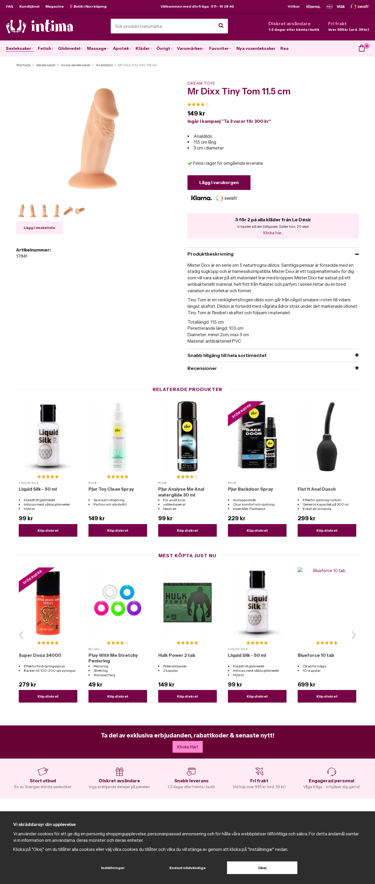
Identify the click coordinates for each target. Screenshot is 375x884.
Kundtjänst (29, 6)
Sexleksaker (18, 48)
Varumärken (189, 48)
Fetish (44, 48)
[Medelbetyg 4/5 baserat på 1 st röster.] (273, 104)
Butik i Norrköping (89, 6)
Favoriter (219, 48)
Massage (96, 48)
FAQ (9, 6)
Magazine (54, 6)
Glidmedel (69, 48)
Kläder (143, 48)
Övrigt (163, 48)
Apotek (121, 48)
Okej (262, 868)
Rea (284, 48)
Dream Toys (201, 83)
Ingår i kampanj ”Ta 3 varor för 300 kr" (229, 121)
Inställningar (113, 868)
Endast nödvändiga (187, 868)
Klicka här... (273, 232)
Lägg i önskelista (39, 227)
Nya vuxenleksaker (255, 48)
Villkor (294, 6)
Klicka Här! (187, 746)
